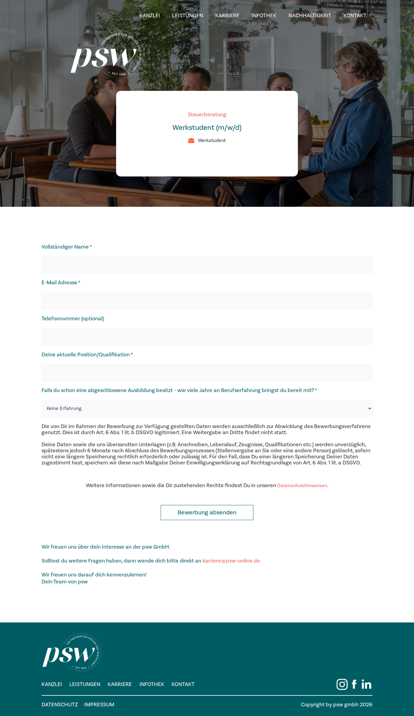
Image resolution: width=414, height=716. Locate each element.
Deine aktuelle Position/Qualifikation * (87, 355)
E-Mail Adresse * (61, 283)
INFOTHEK (264, 15)
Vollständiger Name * (67, 247)
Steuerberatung (207, 114)
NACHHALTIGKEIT (310, 15)
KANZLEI (149, 15)
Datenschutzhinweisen (302, 486)
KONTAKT (354, 15)
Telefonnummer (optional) (73, 319)
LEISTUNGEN (187, 15)
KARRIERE (227, 15)
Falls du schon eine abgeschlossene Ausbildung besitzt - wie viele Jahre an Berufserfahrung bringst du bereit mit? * (179, 391)
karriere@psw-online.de (231, 560)
